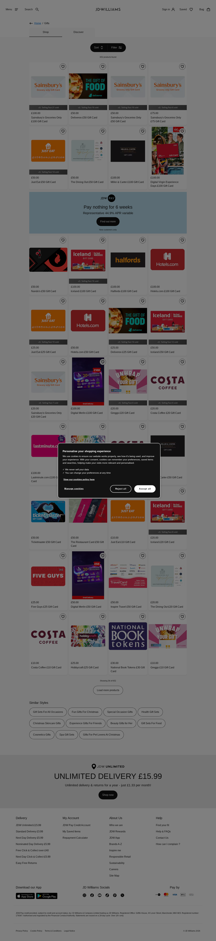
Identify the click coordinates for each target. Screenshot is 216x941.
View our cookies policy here (79, 481)
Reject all (120, 490)
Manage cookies (74, 490)
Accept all (145, 490)
